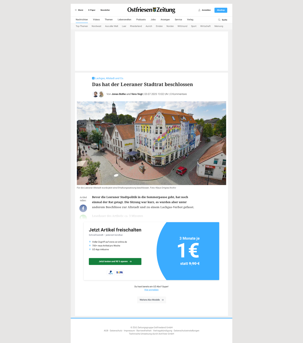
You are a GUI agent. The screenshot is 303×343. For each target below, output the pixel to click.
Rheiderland (136, 26)
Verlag (190, 19)
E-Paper (91, 10)
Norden (170, 26)
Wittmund (182, 26)
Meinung (218, 26)
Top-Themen (82, 26)
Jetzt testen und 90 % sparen (113, 261)
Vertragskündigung (162, 330)
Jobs (153, 19)
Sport (193, 26)
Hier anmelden (151, 289)
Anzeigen (165, 19)
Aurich (149, 26)
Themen (109, 19)
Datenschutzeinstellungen (186, 330)
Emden (159, 26)
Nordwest (96, 26)
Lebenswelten (124, 19)
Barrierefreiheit (144, 330)
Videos (96, 19)
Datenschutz (116, 330)
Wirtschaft (205, 26)
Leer (124, 26)
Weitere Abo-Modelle (150, 299)
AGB (106, 330)
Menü (80, 10)
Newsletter (105, 10)
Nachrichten (82, 19)
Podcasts (141, 19)
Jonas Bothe (119, 94)
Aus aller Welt (111, 26)
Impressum (129, 330)
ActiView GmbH (166, 333)
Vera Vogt (137, 94)
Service (178, 19)
